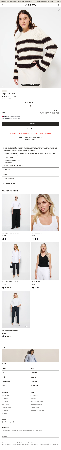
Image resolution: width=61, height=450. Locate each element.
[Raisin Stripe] (30, 106)
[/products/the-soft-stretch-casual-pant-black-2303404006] (16, 261)
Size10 (31, 84)
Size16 (37, 84)
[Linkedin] (14, 422)
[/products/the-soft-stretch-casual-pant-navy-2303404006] (16, 309)
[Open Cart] (58, 5)
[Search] (56, 5)
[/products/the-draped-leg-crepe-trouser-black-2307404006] (16, 212)
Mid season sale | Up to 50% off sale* (43, 1)
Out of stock (31, 123)
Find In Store (30, 129)
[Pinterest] (11, 422)
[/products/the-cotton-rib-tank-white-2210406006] (45, 212)
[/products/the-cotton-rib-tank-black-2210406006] (45, 261)
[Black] (3, 239)
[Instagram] (5, 422)
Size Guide (56, 110)
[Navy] (6, 239)
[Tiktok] (8, 422)
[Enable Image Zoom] (59, 9)
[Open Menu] (2, 5)
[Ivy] (8, 288)
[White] (33, 239)
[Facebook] (2, 422)
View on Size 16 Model (30, 139)
